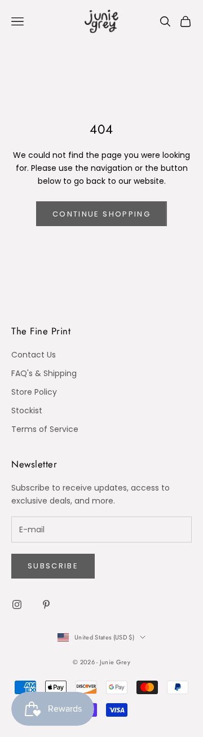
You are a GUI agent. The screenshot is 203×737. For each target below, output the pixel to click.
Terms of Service (44, 429)
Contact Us (33, 354)
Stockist (26, 410)
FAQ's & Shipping (44, 373)
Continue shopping (101, 214)
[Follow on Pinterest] (46, 604)
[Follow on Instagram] (17, 604)
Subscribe (53, 566)
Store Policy (34, 392)
